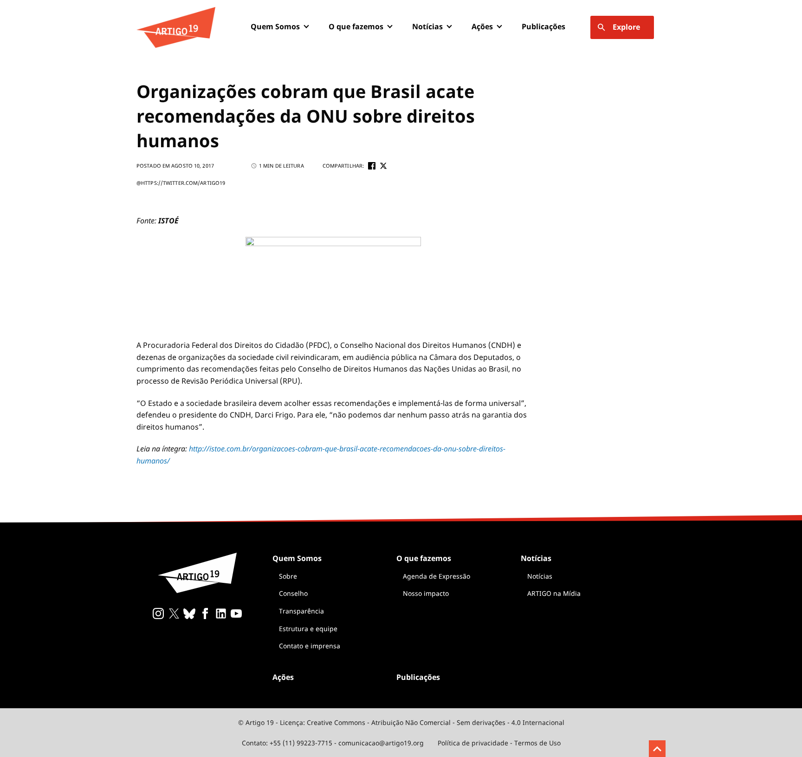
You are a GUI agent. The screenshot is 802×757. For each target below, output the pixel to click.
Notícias (539, 576)
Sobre (288, 576)
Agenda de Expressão (436, 576)
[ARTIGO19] (175, 27)
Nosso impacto (426, 593)
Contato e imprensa (309, 645)
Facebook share (371, 166)
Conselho (293, 593)
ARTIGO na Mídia (554, 593)
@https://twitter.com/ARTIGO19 (180, 182)
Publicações (543, 26)
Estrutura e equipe (308, 628)
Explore (626, 27)
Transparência (301, 611)
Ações (482, 26)
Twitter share (383, 166)
